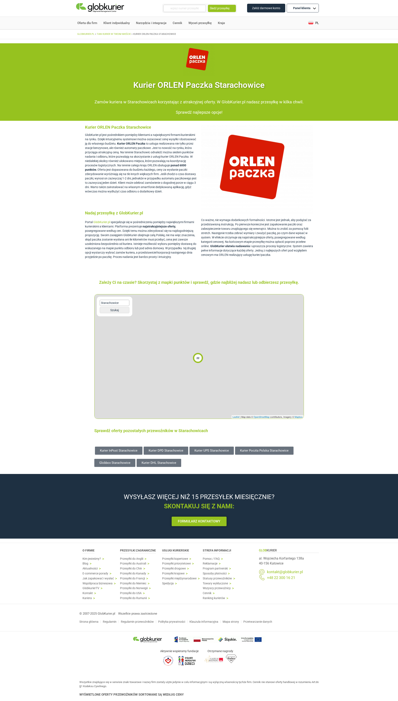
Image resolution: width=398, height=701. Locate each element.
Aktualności (90, 568)
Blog (85, 563)
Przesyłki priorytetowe (176, 563)
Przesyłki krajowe (173, 573)
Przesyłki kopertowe (175, 559)
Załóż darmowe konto (266, 8)
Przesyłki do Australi (133, 563)
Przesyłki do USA (131, 593)
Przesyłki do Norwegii (134, 588)
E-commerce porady (95, 573)
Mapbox (299, 416)
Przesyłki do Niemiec (133, 583)
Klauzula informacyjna (203, 621)
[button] (313, 23)
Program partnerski (215, 568)
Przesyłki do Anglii (131, 559)
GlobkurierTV (91, 588)
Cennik (177, 23)
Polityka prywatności (171, 621)
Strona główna (88, 621)
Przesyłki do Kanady (133, 573)
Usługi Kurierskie (175, 550)
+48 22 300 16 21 (281, 578)
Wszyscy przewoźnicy (217, 588)
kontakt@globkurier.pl (285, 572)
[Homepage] (100, 8)
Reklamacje (210, 563)
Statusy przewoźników (217, 578)
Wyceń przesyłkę (200, 23)
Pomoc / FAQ (211, 559)
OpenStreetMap (261, 416)
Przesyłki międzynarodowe (179, 578)
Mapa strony (231, 621)
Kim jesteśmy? (92, 559)
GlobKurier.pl (101, 222)
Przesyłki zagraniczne (138, 550)
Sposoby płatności (215, 573)
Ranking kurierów (214, 598)
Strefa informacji (217, 550)
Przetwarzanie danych (257, 621)
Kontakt (88, 593)
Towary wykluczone (215, 583)
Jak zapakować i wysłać (98, 578)
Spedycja (168, 583)
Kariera (87, 598)
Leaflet (236, 416)
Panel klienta (302, 8)
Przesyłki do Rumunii (133, 598)
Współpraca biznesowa (98, 583)
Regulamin (109, 621)
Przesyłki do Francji (132, 578)
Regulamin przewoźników (137, 621)
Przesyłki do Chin (131, 568)
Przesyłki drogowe (174, 568)
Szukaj (114, 310)
